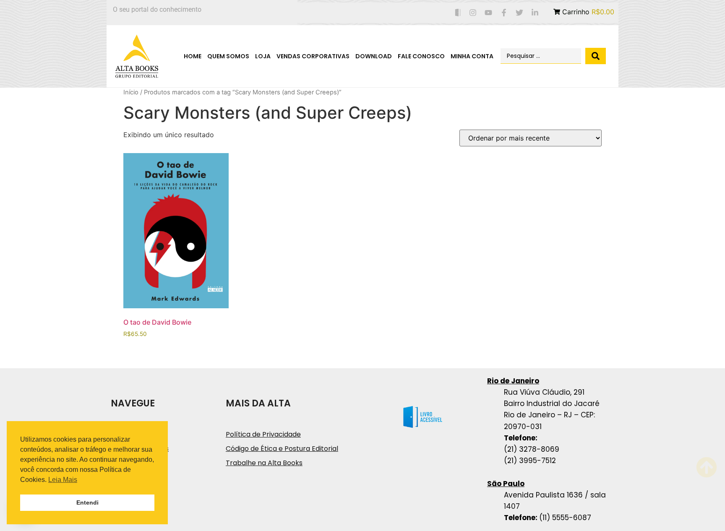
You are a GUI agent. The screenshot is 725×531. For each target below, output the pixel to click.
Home (192, 56)
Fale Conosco (421, 56)
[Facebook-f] (504, 13)
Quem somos (228, 56)
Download (373, 56)
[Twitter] (519, 13)
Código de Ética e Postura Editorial (282, 448)
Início (130, 92)
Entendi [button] (87, 502)
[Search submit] (595, 56)
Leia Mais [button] (62, 479)
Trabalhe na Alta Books (264, 463)
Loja (263, 56)
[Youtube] (488, 13)
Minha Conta (472, 56)
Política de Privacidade (263, 434)
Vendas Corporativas (312, 56)
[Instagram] (473, 13)
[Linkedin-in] (535, 13)
